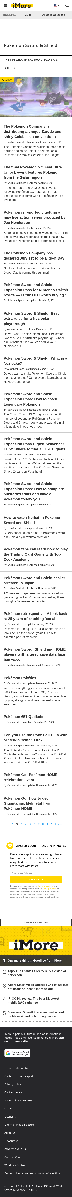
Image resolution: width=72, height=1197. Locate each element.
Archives (56, 824)
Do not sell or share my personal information (32, 1173)
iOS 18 (28, 14)
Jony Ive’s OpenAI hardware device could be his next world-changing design (37, 1014)
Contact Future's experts (19, 1076)
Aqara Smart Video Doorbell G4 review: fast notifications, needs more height (38, 986)
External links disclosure (19, 1124)
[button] (67, 5)
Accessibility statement (18, 1100)
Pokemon (6, 79)
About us (10, 1132)
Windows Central (14, 1165)
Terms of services (46, 886)
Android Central (14, 1157)
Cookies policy (13, 1092)
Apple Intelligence (53, 14)
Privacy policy (12, 1084)
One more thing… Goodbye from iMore (35, 960)
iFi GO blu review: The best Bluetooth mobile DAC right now (34, 1000)
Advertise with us (15, 1149)
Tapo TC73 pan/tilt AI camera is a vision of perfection (37, 973)
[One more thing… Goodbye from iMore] (36, 946)
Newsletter (11, 1141)
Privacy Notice (49, 888)
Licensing (10, 1116)
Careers (9, 1108)
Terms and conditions (17, 1068)
